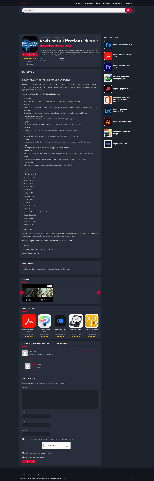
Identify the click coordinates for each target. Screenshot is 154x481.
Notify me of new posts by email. (34, 457)
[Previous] (21, 293)
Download (32, 55)
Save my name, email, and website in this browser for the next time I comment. (48, 439)
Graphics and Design (58, 37)
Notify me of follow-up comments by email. (37, 453)
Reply (31, 358)
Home (80, 3)
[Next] (98, 293)
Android (107, 3)
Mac (98, 3)
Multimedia (59, 46)
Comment (25, 387)
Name (24, 412)
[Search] (128, 10)
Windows (90, 3)
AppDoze (41, 475)
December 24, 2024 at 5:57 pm (89, 364)
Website (24, 430)
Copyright (129, 3)
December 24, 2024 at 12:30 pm (89, 351)
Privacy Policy (117, 3)
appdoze (35, 364)
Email (24, 421)
